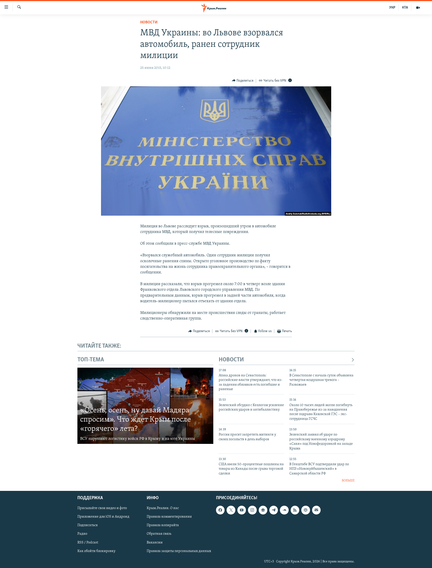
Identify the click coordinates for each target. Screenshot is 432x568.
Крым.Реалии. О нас (163, 508)
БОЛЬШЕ (348, 480)
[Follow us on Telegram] (273, 510)
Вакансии (155, 542)
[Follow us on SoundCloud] (284, 510)
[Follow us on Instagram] (252, 510)
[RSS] (295, 510)
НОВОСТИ (231, 360)
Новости (149, 22)
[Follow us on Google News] (263, 510)
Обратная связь (159, 534)
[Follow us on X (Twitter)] (231, 510)
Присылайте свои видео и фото (102, 508)
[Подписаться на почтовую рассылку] (316, 510)
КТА (405, 7)
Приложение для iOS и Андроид (103, 517)
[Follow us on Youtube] (241, 510)
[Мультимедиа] (418, 7)
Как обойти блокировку (96, 551)
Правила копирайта (163, 525)
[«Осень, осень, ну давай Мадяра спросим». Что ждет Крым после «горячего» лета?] (145, 406)
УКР (392, 7)
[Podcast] (305, 510)
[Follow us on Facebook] (220, 510)
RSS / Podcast (87, 542)
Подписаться (87, 525)
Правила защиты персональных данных (179, 551)
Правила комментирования (169, 517)
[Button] (243, 81)
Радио (82, 534)
